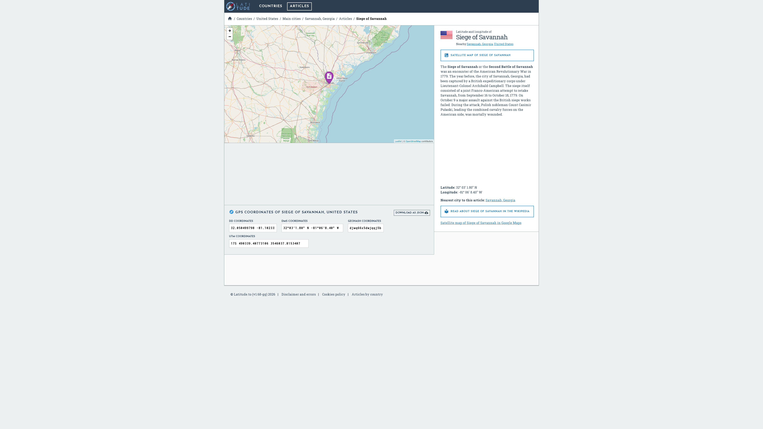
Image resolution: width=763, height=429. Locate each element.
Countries (270, 6)
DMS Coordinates (295, 221)
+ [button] (230, 30)
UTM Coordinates (242, 236)
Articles (299, 6)
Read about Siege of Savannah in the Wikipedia (487, 211)
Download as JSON (412, 212)
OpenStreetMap (413, 141)
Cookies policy (333, 294)
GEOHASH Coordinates (364, 221)
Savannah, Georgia (480, 44)
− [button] (230, 36)
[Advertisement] (487, 149)
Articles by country (367, 294)
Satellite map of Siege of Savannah (477, 55)
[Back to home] (238, 6)
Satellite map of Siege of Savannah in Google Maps (481, 223)
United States (503, 44)
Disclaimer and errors (299, 294)
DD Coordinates (241, 221)
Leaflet (398, 141)
